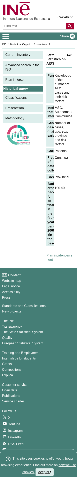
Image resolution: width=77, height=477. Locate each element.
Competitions (11, 369)
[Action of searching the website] (70, 26)
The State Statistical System (22, 332)
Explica (7, 375)
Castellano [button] (65, 17)
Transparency (12, 326)
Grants (7, 364)
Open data (9, 390)
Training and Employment (20, 353)
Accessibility (11, 292)
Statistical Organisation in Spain (28, 44)
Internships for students (19, 358)
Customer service (15, 384)
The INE (8, 321)
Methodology (14, 118)
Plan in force (14, 79)
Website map (11, 280)
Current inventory (17, 54)
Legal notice (11, 286)
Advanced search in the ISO (22, 67)
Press (6, 297)
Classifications (16, 97)
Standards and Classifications (24, 306)
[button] (66, 36)
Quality (7, 337)
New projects (11, 311)
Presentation (14, 108)
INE (4, 44)
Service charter (13, 401)
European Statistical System (22, 343)
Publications (11, 396)
